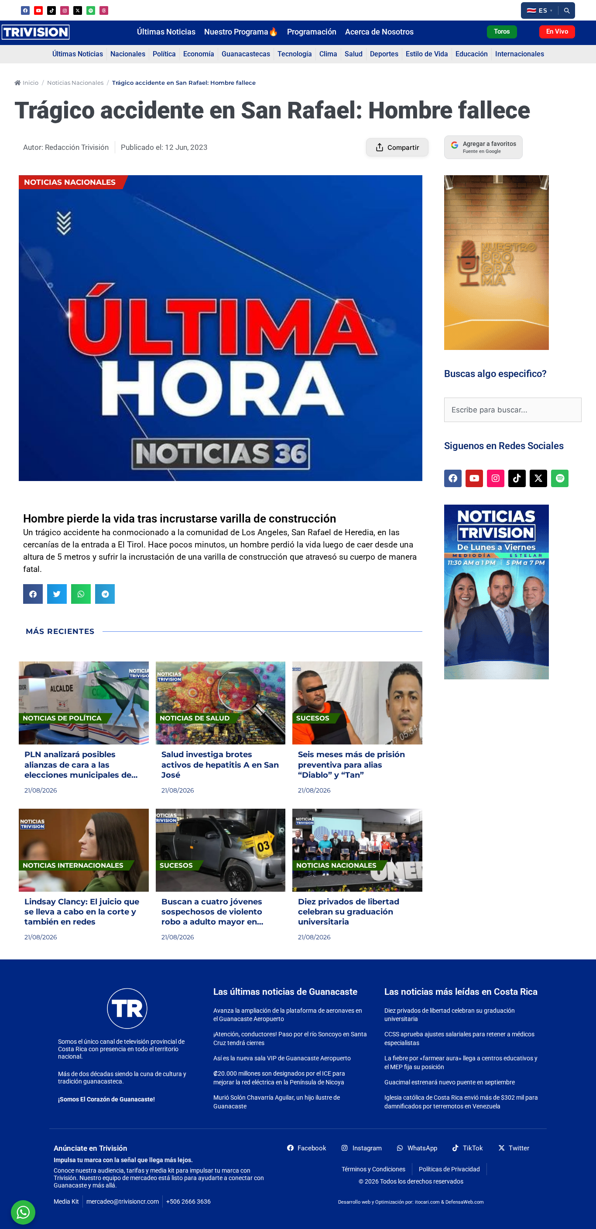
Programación (311, 32)
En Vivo (557, 31)
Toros (502, 31)
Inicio (30, 82)
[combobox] (513, 410)
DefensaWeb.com (464, 1202)
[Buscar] (566, 10)
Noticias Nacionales (75, 82)
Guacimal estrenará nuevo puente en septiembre (449, 1082)
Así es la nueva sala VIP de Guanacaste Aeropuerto (282, 1058)
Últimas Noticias (166, 32)
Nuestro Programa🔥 (241, 32)
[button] (539, 10)
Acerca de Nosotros (379, 32)
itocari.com (427, 1202)
